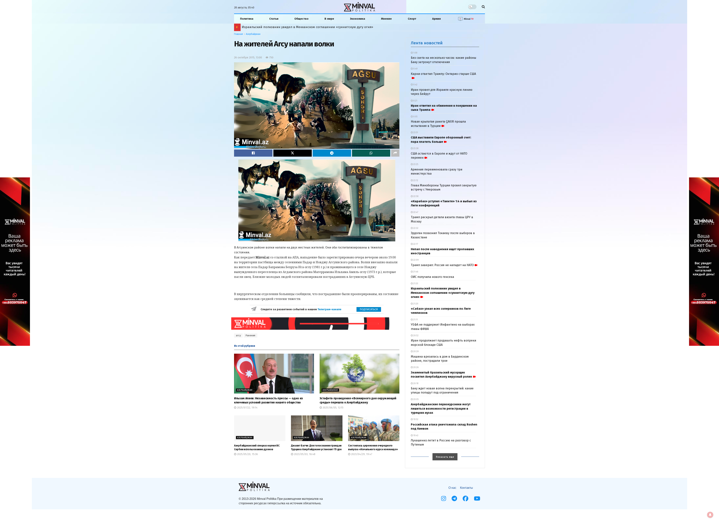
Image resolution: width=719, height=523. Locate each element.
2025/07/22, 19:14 (246, 407)
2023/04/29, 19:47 (361, 454)
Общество (301, 18)
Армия (436, 18)
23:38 (415, 148)
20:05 (416, 399)
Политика (246, 18)
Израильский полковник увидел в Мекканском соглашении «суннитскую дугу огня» (442, 293)
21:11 (415, 319)
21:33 (415, 283)
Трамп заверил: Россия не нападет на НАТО (442, 265)
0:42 (415, 84)
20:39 (416, 351)
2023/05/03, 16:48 (304, 454)
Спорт (412, 18)
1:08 (415, 52)
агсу (238, 335)
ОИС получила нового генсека (432, 277)
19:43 (415, 435)
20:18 (415, 383)
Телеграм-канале (330, 309)
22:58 (415, 196)
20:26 (416, 367)
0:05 (415, 116)
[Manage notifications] (710, 515)
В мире (329, 18)
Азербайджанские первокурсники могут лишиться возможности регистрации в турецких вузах (441, 408)
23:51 (415, 132)
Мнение (386, 18)
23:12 (415, 180)
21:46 (415, 271)
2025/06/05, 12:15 (332, 407)
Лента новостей (427, 42)
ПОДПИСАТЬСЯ (369, 309)
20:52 (415, 335)
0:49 (415, 68)
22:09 (416, 260)
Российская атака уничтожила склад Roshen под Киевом (286, 27)
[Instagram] (443, 498)
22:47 (415, 212)
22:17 (415, 244)
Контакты (466, 487)
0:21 (415, 100)
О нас (452, 487)
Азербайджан (253, 34)
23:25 (415, 164)
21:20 (415, 303)
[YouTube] (477, 498)
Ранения (250, 335)
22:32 (415, 228)
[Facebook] (465, 498)
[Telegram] (454, 498)
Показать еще (445, 457)
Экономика (357, 18)
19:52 (415, 419)
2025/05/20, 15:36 (247, 454)
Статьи (273, 18)
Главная (238, 34)
